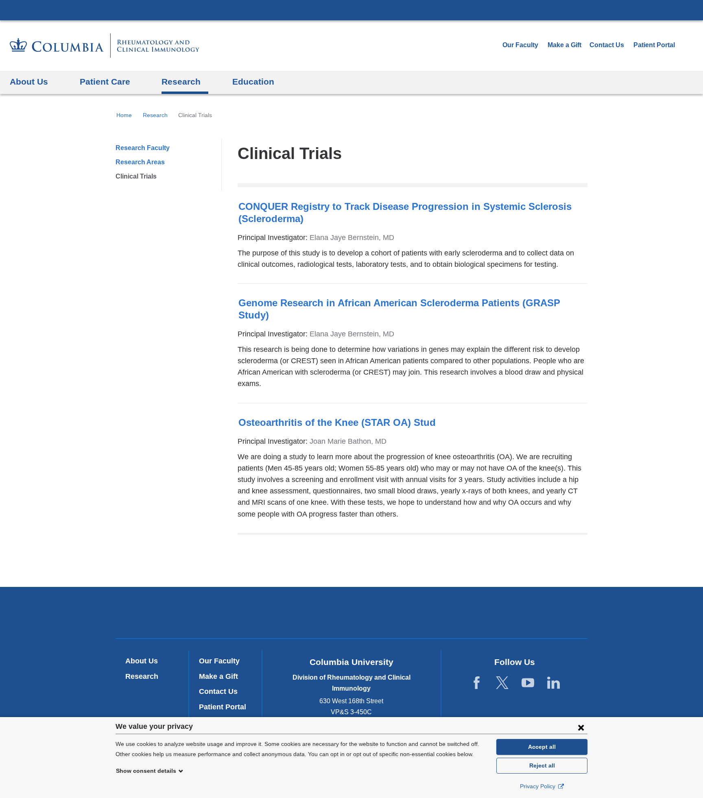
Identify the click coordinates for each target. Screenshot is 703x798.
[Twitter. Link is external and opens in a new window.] (502, 682)
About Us (141, 661)
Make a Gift (564, 44)
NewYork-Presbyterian (352, 614)
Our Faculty (520, 44)
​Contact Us (606, 44)
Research (155, 115)
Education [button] (253, 81)
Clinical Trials (136, 176)
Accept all (542, 746)
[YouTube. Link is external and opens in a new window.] (528, 682)
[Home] (104, 45)
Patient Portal (654, 44)
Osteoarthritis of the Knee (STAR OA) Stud (337, 422)
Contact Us (218, 691)
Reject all (542, 765)
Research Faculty (143, 147)
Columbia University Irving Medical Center (351, 9)
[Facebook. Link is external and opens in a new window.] (476, 682)
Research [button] (181, 81)
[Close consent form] (580, 727)
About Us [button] (29, 81)
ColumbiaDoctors (469, 612)
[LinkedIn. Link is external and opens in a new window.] (553, 682)
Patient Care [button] (105, 81)
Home (124, 115)
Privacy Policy (538, 786)
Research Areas (140, 162)
